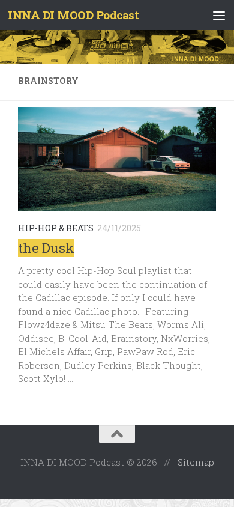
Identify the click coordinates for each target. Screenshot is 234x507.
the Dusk (46, 248)
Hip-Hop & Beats (56, 228)
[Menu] (219, 15)
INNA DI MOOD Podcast (73, 14)
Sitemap (196, 462)
